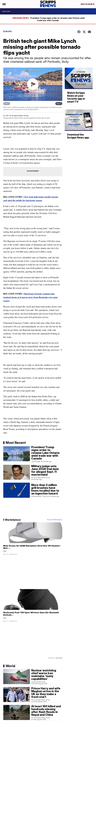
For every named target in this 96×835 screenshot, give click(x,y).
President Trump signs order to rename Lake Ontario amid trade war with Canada (57, 19)
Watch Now (87, 4)
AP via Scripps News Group (17, 115)
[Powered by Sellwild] (58, 658)
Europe (7, 31)
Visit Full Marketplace (54, 520)
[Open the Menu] (4, 4)
